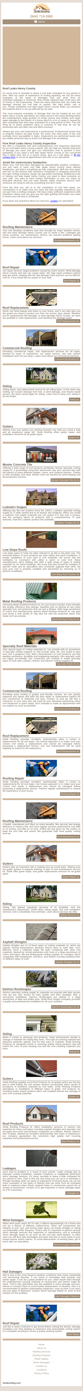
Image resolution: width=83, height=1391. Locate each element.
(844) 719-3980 (41, 16)
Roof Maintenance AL (68, 836)
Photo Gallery (41, 1359)
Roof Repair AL (72, 280)
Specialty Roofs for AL (68, 664)
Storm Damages (41, 1362)
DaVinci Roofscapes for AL (66, 1007)
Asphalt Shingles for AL (67, 962)
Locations (42, 1369)
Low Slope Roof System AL (65, 574)
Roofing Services (41, 1351)
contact (54, 201)
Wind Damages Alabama (67, 1244)
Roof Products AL (70, 1141)
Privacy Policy (41, 1373)
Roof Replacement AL (68, 321)
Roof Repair (73, 1334)
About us (41, 1348)
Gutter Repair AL (71, 877)
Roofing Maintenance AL (67, 240)
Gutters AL (74, 437)
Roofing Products (41, 1355)
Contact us (41, 1366)
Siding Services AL (70, 915)
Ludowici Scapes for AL (67, 522)
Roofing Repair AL (70, 794)
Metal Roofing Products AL (66, 619)
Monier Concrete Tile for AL (65, 480)
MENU (41, 22)
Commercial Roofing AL (67, 359)
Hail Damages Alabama (67, 1296)
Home (41, 1344)
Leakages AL (73, 1193)
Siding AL (75, 399)
